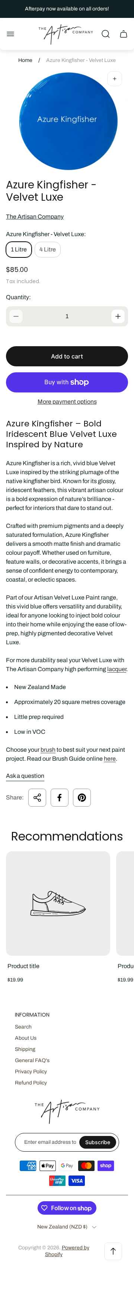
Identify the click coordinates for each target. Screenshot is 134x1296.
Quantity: (18, 297)
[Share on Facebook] (59, 798)
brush (48, 749)
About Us (25, 1038)
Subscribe (97, 1142)
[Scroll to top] (113, 1251)
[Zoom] (114, 78)
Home (25, 60)
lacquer (116, 669)
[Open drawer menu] (10, 34)
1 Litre (19, 249)
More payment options (67, 401)
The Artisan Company (35, 216)
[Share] (37, 798)
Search (23, 1027)
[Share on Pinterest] (82, 798)
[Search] (106, 34)
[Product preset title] (58, 903)
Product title (23, 966)
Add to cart (67, 356)
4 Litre (47, 249)
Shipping (25, 1049)
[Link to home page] (67, 1111)
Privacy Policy (31, 1071)
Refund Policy (31, 1083)
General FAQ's (32, 1060)
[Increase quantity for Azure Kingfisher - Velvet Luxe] (118, 316)
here (110, 758)
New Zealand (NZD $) (62, 1227)
